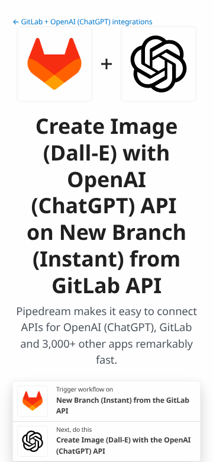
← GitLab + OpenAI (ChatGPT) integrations (82, 22)
